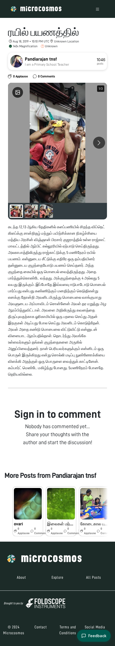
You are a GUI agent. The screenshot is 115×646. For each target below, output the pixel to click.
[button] (28, 511)
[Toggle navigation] (97, 9)
